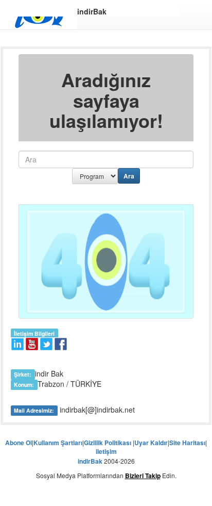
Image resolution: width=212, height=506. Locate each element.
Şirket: (22, 374)
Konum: (24, 384)
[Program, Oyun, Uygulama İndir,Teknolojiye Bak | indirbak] (38, 16)
